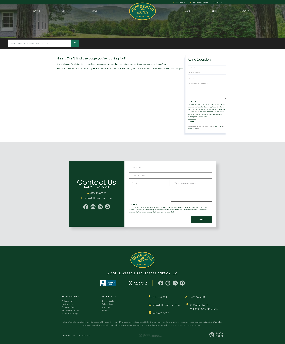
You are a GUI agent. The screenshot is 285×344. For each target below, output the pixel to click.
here (95, 68)
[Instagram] (93, 206)
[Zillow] (107, 206)
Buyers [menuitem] (186, 11)
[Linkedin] (100, 206)
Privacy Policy (203, 117)
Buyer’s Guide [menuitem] (108, 301)
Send (192, 121)
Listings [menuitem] (66, 11)
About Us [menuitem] (246, 11)
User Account (197, 296)
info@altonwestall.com (200, 2)
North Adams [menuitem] (67, 304)
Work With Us (68, 335)
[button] (75, 43)
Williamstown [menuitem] (67, 301)
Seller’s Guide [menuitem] (107, 304)
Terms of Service (192, 128)
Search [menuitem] (36, 11)
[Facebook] (85, 206)
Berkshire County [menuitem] (69, 307)
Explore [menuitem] (96, 11)
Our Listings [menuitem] (107, 307)
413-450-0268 (180, 2)
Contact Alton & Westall (211, 322)
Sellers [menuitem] (216, 11)
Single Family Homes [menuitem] (70, 310)
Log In (217, 2)
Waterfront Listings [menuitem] (70, 313)
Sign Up (223, 2)
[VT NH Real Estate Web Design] (216, 335)
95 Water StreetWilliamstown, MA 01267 (204, 306)
